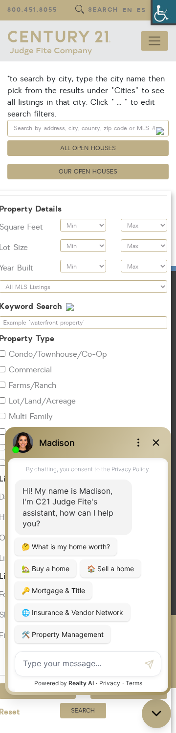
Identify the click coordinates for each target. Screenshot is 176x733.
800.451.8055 (32, 10)
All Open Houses (88, 148)
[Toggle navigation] (154, 41)
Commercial (30, 370)
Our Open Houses (88, 171)
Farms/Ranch (32, 385)
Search (103, 10)
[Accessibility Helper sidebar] (164, 11)
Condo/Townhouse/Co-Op (58, 354)
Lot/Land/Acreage (42, 401)
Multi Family (31, 416)
